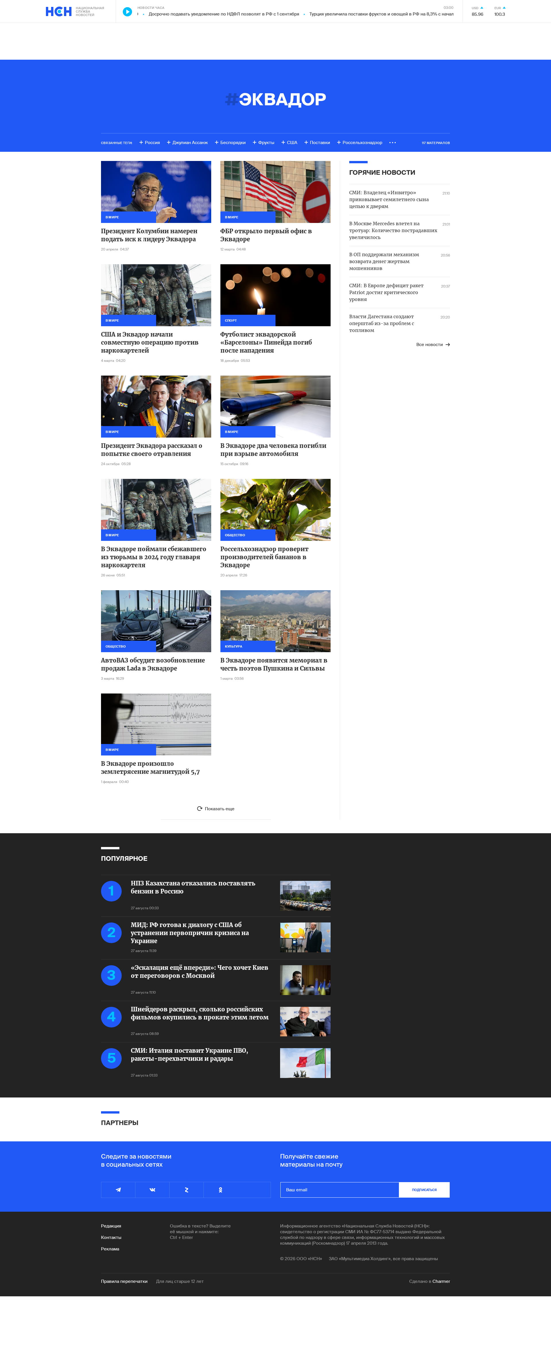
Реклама (110, 1249)
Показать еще (219, 809)
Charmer (441, 1281)
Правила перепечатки (124, 1281)
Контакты (111, 1237)
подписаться (424, 1190)
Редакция (111, 1226)
